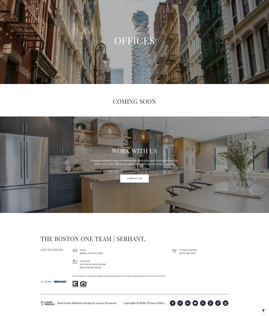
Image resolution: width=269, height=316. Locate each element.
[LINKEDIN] (188, 303)
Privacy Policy (156, 303)
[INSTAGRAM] (180, 303)
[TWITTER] (203, 303)
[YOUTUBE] (195, 303)
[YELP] (210, 303)
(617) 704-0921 (187, 253)
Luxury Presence (106, 303)
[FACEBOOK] (172, 303)
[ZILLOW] (225, 303)
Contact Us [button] (134, 178)
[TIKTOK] (218, 303)
